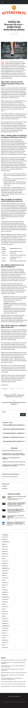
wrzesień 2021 (5, 599)
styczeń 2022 (5, 589)
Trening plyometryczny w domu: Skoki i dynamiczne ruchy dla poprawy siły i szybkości (13, 465)
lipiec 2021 (4, 604)
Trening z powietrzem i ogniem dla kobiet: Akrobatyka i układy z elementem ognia (16, 503)
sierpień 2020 (5, 630)
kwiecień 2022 (5, 582)
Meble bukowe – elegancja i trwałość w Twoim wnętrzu (14, 437)
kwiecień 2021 (5, 611)
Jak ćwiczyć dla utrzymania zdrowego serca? (12, 450)
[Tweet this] (13, 34)
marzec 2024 (5, 551)
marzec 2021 (5, 613)
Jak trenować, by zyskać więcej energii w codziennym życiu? (13, 684)
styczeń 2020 (5, 647)
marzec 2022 (5, 585)
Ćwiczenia (15, 32)
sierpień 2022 (5, 573)
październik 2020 (6, 625)
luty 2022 (4, 587)
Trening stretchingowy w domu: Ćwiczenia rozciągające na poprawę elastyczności (13, 666)
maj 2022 (4, 580)
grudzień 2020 (5, 621)
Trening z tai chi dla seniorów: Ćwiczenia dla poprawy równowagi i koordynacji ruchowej (12, 679)
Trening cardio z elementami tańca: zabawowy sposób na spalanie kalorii (12, 670)
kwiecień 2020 (5, 640)
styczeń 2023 (5, 561)
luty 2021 (4, 616)
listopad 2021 (5, 594)
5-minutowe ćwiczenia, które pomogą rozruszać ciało (13, 461)
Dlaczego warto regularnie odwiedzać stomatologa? (14, 429)
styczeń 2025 (5, 549)
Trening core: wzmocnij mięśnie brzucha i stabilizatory (11, 458)
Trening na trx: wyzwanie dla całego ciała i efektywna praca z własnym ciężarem (16, 522)
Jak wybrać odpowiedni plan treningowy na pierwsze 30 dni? (13, 681)
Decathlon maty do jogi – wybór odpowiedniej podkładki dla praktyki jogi (13, 663)
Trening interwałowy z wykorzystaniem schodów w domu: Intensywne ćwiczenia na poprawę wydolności (13, 454)
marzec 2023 (5, 556)
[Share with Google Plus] (15, 34)
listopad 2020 (5, 623)
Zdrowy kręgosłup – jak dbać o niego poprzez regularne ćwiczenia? (12, 675)
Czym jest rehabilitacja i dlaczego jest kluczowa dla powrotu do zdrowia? (14, 425)
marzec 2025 (5, 546)
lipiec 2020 (4, 633)
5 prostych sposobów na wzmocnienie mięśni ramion (15, 516)
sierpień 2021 (5, 601)
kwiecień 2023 (5, 553)
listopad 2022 (5, 565)
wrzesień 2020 (5, 628)
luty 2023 (4, 558)
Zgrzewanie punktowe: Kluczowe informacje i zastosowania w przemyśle (14, 441)
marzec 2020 (5, 642)
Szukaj (3, 411)
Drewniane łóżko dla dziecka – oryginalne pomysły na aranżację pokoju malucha (14, 433)
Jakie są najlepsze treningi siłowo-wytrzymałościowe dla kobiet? (14, 660)
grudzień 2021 (5, 592)
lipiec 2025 (4, 544)
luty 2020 (4, 645)
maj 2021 (4, 609)
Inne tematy (4, 488)
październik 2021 (6, 597)
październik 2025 (6, 541)
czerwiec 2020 (5, 635)
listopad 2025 (5, 539)
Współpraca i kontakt (14, 696)
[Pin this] (17, 34)
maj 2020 (4, 637)
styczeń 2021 (5, 618)
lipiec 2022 (4, 575)
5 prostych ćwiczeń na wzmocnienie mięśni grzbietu (16, 497)
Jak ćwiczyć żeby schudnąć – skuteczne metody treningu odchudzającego (15, 510)
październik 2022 (6, 568)
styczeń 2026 (5, 537)
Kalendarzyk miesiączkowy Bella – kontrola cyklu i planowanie (13, 672)
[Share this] (11, 34)
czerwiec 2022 (5, 577)
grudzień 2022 (5, 563)
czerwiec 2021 (5, 606)
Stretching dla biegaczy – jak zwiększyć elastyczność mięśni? (13, 686)
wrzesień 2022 (5, 570)
